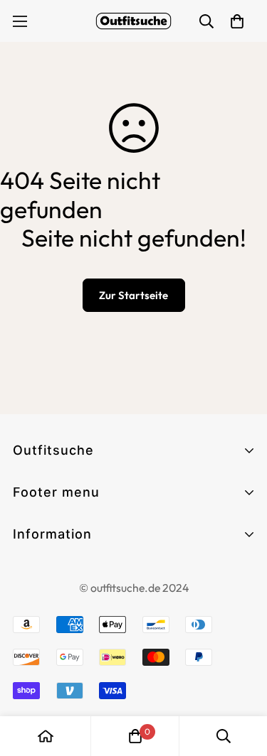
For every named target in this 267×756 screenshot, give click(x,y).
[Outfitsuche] (134, 21)
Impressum (44, 599)
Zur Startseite (133, 295)
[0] (135, 736)
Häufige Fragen (56, 557)
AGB (26, 574)
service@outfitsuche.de (78, 711)
